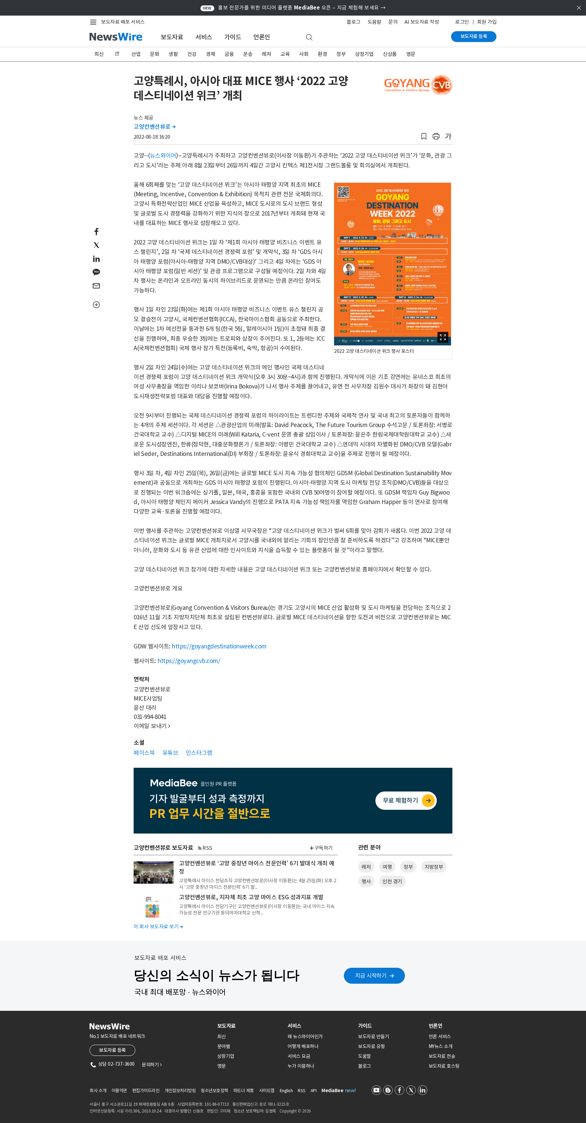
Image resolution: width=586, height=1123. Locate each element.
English (286, 1091)
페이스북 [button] (144, 753)
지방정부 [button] (434, 867)
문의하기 (151, 1065)
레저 (266, 54)
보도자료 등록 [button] (112, 1050)
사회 (303, 54)
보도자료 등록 (474, 36)
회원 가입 (487, 22)
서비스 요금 (299, 1056)
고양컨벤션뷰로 (155, 127)
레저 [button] (366, 867)
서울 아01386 (128, 1111)
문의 (392, 22)
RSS (207, 848)
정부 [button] (408, 867)
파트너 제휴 (243, 1091)
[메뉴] (95, 22)
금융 (229, 54)
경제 (210, 54)
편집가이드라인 (146, 1091)
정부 (341, 54)
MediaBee (332, 1091)
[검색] (309, 37)
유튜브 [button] (170, 753)
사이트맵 (267, 1091)
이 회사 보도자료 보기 (158, 926)
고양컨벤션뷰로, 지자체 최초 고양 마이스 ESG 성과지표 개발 (251, 897)
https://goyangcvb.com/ (188, 661)
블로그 (353, 22)
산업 (135, 54)
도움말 (375, 22)
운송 (247, 54)
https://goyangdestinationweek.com (219, 646)
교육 (285, 54)
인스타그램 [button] (199, 753)
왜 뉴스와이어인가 (305, 1037)
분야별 (223, 1046)
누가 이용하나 (301, 1066)
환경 (322, 54)
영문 (410, 54)
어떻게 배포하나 (303, 1046)
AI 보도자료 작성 (422, 22)
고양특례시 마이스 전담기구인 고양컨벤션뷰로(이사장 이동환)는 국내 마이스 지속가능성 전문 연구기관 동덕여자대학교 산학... (257, 909)
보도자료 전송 (442, 1056)
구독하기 (323, 848)
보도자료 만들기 (373, 1037)
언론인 (261, 37)
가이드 (232, 37)
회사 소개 (98, 1091)
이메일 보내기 (152, 726)
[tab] (250, 1026)
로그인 (462, 22)
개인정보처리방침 (180, 1091)
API (314, 1091)
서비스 (203, 37)
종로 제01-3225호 (274, 1104)
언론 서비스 (440, 1037)
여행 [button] (387, 867)
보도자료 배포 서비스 (123, 22)
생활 (173, 54)
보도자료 (172, 37)
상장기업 (364, 54)
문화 (154, 54)
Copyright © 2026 (295, 1111)
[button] (424, 136)
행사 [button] (366, 881)
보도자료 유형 (371, 1046)
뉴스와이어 (163, 155)
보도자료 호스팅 (444, 1066)
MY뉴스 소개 (441, 1046)
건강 (191, 54)
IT (117, 54)
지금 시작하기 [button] (371, 975)
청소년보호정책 (214, 1091)
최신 (98, 54)
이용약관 (119, 1091)
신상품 (390, 54)
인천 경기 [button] (392, 881)
